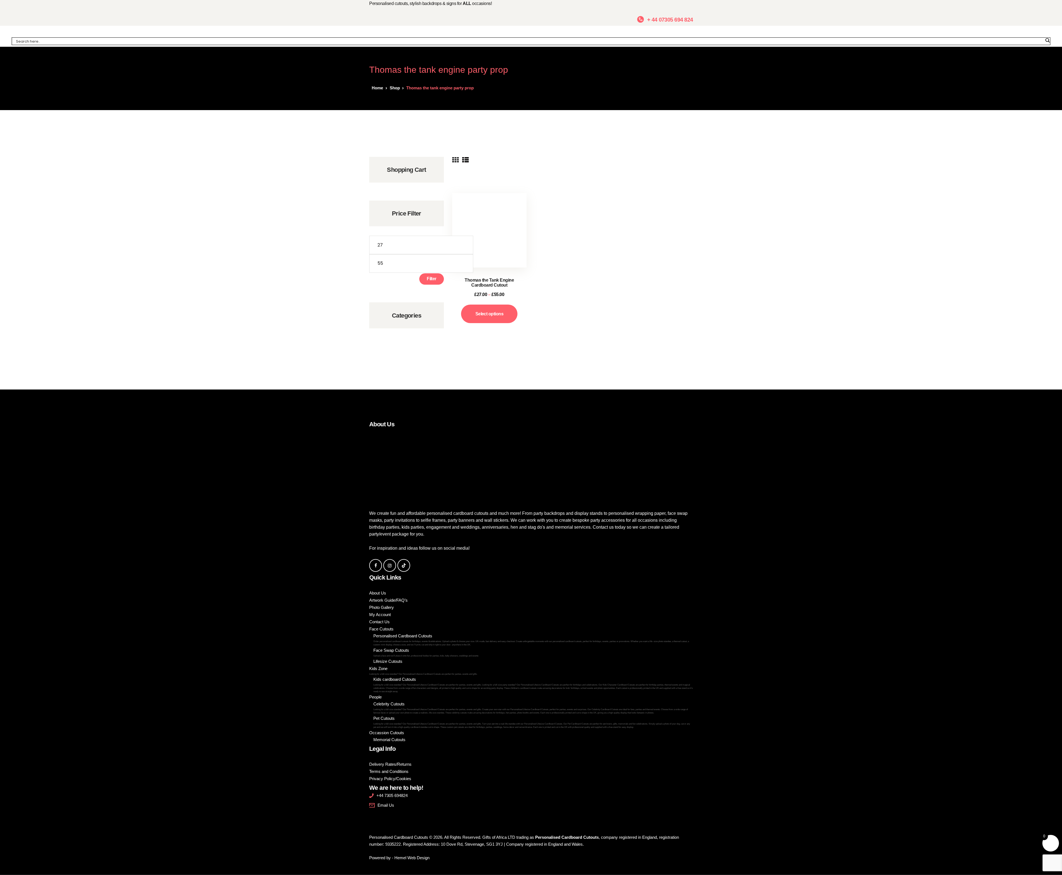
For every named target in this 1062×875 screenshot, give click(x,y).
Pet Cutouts (531, 722)
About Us (377, 593)
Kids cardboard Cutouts (533, 685)
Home (377, 87)
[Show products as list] (465, 160)
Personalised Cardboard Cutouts (531, 639)
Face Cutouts (381, 629)
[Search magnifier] (1047, 40)
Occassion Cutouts (386, 732)
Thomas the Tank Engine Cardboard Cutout (489, 282)
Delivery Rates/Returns (390, 764)
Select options (489, 313)
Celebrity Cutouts (530, 708)
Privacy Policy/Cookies (390, 778)
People (375, 697)
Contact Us (379, 621)
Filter (431, 278)
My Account (380, 614)
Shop (395, 87)
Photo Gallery (381, 607)
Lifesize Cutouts (387, 661)
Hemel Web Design (412, 857)
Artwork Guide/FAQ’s (388, 600)
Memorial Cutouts (389, 739)
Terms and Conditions (388, 771)
